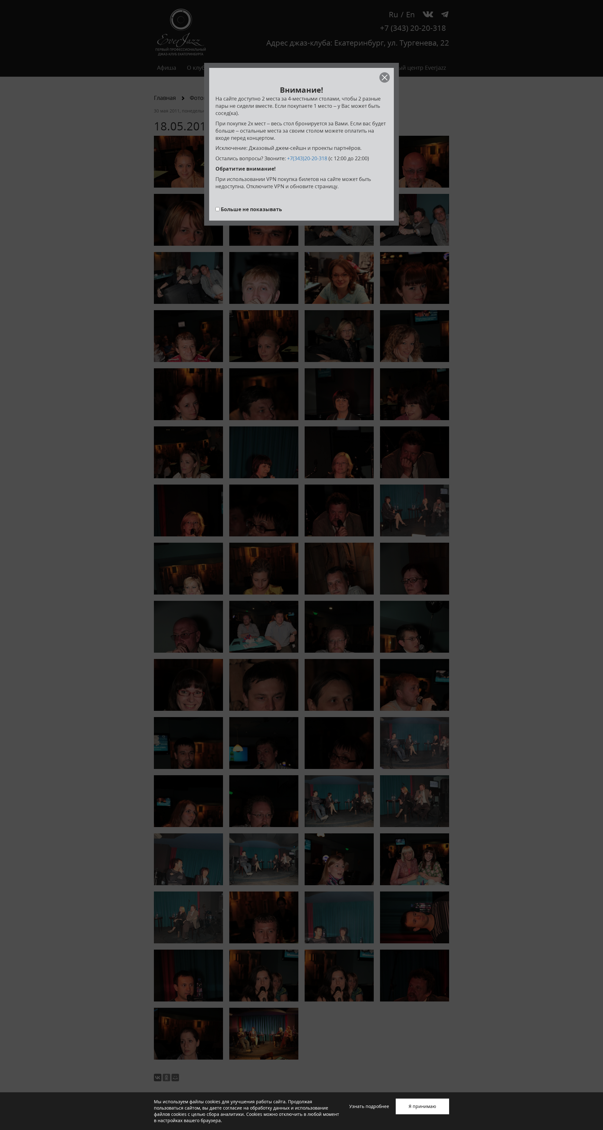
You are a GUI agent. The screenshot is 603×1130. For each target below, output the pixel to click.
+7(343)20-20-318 (307, 158)
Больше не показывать (251, 209)
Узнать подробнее (369, 1106)
